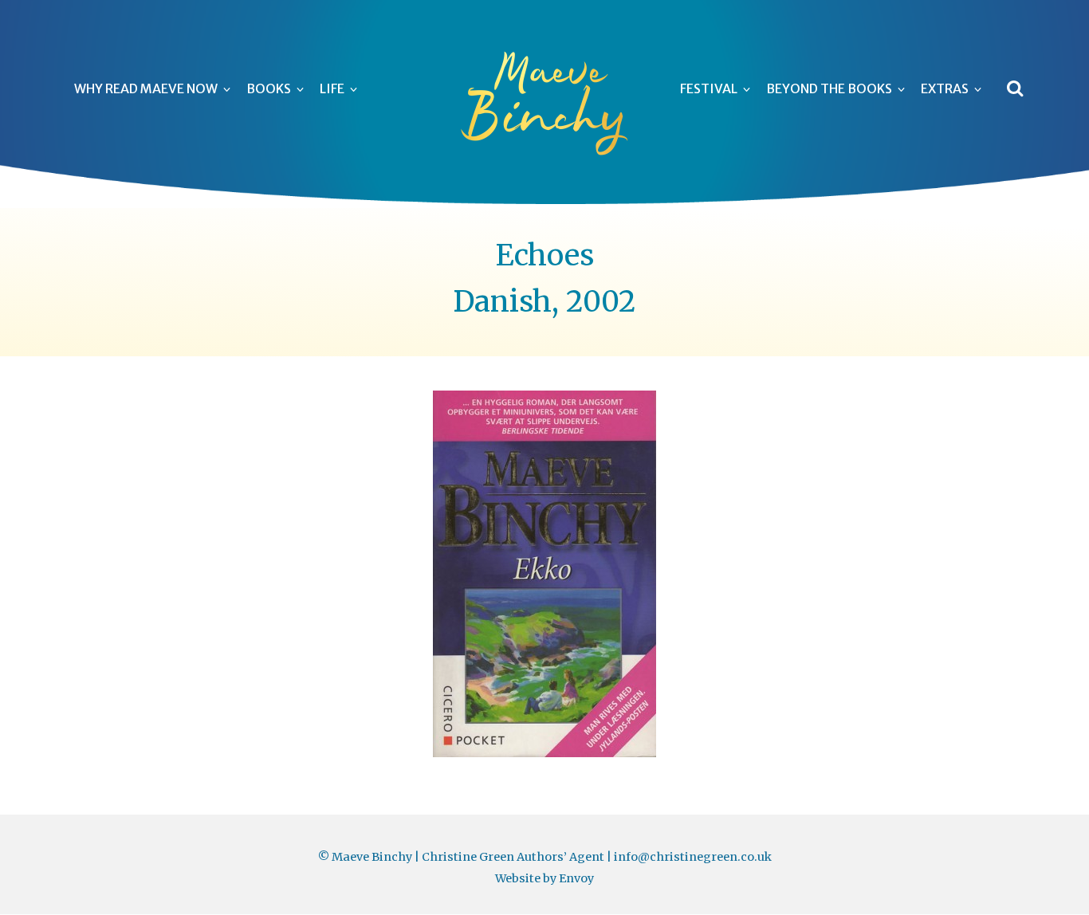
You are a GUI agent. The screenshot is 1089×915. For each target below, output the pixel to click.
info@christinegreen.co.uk (693, 857)
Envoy (576, 878)
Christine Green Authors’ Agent (513, 857)
